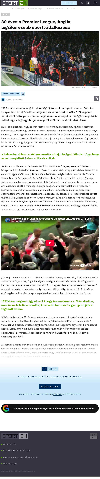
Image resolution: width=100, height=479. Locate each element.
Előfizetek (69, 3)
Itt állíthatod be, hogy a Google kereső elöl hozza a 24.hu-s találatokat (53, 408)
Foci (5, 14)
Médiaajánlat (10, 464)
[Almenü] (95, 3)
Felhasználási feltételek (16, 451)
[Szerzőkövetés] (23, 94)
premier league (36, 9)
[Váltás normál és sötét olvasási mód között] (82, 2)
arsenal (72, 9)
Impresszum (9, 444)
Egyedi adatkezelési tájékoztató (20, 457)
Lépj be (57, 394)
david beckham (56, 9)
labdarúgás (19, 9)
